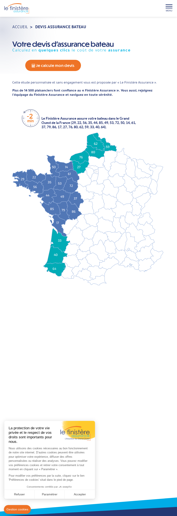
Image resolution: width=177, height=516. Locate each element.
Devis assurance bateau (60, 27)
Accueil (20, 27)
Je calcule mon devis (54, 65)
